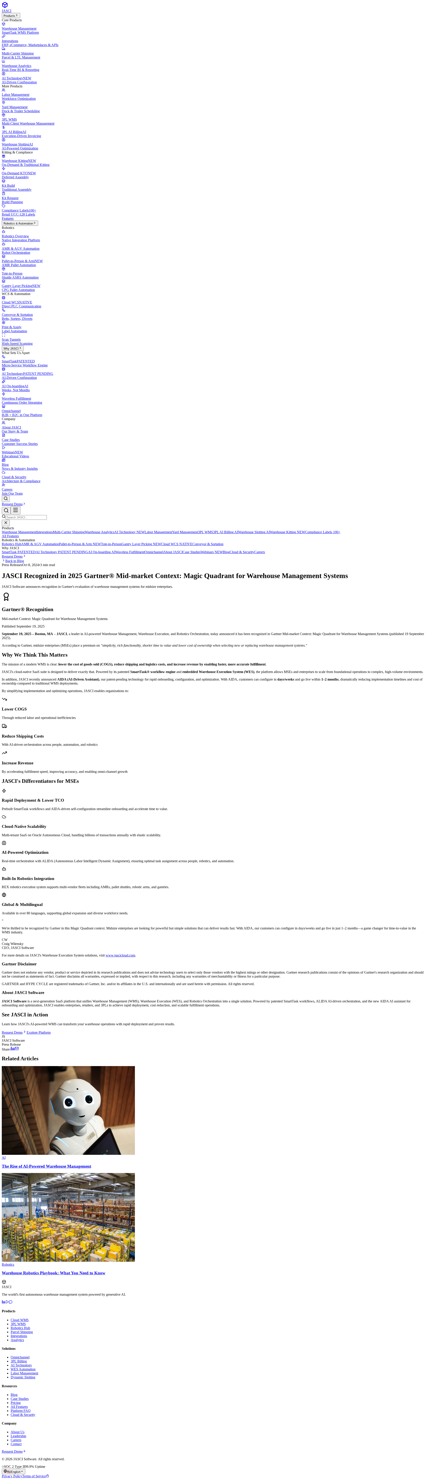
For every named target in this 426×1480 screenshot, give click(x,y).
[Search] (6, 499)
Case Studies (192, 552)
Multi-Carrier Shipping (69, 532)
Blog (226, 552)
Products (9, 16)
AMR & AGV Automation (40, 544)
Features (8, 218)
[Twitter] (10, 1302)
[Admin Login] (47, 1476)
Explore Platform (39, 1032)
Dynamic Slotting (23, 1377)
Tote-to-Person (111, 544)
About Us (17, 1432)
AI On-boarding (101, 552)
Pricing (16, 1403)
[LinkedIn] (3, 1302)
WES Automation (23, 1369)
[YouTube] (7, 1302)
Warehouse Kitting (287, 532)
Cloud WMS (20, 1320)
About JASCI (173, 552)
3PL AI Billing (225, 532)
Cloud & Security (242, 552)
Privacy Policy (12, 1476)
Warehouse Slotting (254, 532)
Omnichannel (153, 552)
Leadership (18, 1436)
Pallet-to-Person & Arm (80, 544)
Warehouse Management (19, 532)
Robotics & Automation (18, 223)
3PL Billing (19, 1361)
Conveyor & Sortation (207, 544)
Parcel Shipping (22, 1332)
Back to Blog (14, 561)
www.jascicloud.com (120, 955)
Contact (16, 1444)
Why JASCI (11, 348)
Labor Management (158, 532)
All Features (10, 536)
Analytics (17, 1340)
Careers (259, 552)
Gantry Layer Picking (141, 544)
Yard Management (185, 532)
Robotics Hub (11, 544)
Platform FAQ (21, 1411)
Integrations (44, 532)
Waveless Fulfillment (129, 552)
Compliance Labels (322, 532)
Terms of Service (34, 1476)
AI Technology (129, 532)
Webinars (212, 552)
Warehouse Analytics (99, 532)
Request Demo (12, 504)
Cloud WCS (176, 544)
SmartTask (19, 552)
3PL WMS (205, 532)
